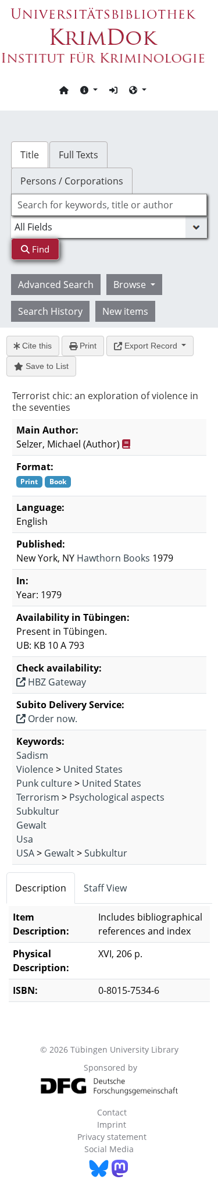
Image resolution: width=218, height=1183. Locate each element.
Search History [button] (50, 311)
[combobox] (109, 205)
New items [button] (125, 311)
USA (25, 853)
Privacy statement (111, 1136)
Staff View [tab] (105, 888)
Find (39, 249)
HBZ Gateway (56, 682)
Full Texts (78, 154)
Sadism (32, 755)
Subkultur (37, 811)
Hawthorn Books (113, 558)
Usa (24, 839)
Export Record (151, 345)
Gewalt (31, 825)
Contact (112, 1112)
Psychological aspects (117, 797)
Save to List (46, 366)
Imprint (111, 1124)
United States (93, 769)
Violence (34, 769)
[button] (88, 89)
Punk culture (44, 783)
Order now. (51, 718)
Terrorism (37, 797)
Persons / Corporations (71, 181)
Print (87, 345)
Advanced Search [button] (56, 284)
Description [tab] (40, 888)
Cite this (36, 345)
